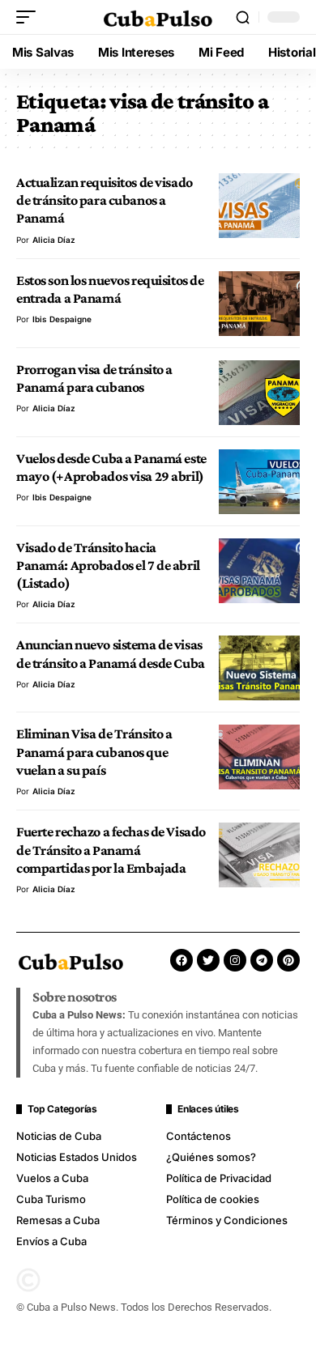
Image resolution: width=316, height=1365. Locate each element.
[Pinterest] (288, 960)
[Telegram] (261, 960)
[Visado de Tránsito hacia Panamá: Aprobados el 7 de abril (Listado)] (259, 570)
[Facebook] (181, 960)
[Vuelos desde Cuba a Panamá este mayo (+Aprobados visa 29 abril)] (259, 481)
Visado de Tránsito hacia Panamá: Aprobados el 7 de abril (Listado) (108, 565)
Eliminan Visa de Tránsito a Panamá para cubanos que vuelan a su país (94, 751)
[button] (30, 17)
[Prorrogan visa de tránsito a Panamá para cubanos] (259, 392)
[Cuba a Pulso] (158, 17)
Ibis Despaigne (62, 319)
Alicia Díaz (53, 240)
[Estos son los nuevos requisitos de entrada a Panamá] (259, 303)
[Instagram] (235, 960)
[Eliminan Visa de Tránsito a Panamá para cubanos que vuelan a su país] (259, 757)
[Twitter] (208, 960)
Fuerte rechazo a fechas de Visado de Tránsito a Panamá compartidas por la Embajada (111, 849)
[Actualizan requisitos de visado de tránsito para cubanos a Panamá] (259, 205)
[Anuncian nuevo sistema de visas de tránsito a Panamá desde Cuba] (259, 668)
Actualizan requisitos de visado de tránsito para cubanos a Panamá (104, 200)
